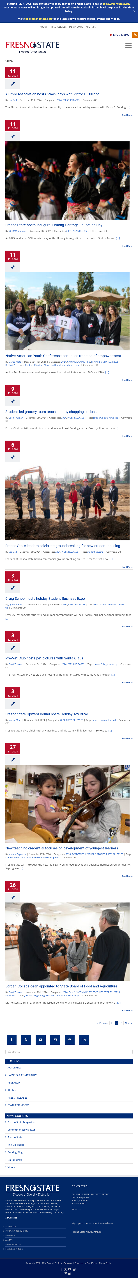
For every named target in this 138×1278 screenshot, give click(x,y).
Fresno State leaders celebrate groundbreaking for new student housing (62, 546)
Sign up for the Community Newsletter (92, 1223)
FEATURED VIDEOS (18, 1105)
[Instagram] (55, 1040)
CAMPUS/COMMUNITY (78, 361)
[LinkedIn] (84, 1040)
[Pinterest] (70, 1040)
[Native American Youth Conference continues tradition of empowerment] (67, 311)
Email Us (76, 1209)
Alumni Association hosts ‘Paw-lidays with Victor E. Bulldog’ (52, 94)
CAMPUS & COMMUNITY (22, 1075)
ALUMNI (12, 1090)
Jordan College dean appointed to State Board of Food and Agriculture (61, 986)
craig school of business (106, 604)
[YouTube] (40, 1040)
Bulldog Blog (15, 1152)
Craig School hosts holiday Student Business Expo (45, 598)
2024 (59, 100)
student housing (95, 551)
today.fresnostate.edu (116, 3)
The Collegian (16, 1144)
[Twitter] (26, 1040)
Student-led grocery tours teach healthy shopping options (50, 412)
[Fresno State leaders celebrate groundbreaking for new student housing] (67, 501)
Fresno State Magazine (21, 1122)
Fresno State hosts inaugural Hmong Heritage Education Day (53, 225)
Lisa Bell (12, 100)
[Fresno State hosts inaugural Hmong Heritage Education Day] (67, 180)
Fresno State (15, 1137)
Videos (11, 1167)
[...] (128, 107)
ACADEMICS (78, 854)
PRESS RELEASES (71, 100)
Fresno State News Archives (86, 1231)
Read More (127, 115)
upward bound (108, 720)
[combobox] (69, 1051)
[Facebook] (12, 1040)
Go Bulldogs (15, 1159)
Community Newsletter (21, 1129)
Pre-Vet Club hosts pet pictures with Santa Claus (44, 658)
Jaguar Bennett (15, 604)
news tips (113, 417)
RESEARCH (14, 1082)
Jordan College (100, 417)
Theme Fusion (105, 1263)
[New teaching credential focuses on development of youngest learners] (67, 804)
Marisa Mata (14, 361)
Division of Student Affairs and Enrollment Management (52, 365)
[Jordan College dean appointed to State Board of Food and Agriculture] (67, 941)
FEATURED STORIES (101, 361)
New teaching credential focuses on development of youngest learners (61, 848)
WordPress (92, 1263)
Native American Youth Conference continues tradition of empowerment (63, 356)
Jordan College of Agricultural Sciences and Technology (51, 995)
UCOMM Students (17, 230)
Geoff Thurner (15, 417)
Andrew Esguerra (17, 854)
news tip (113, 664)
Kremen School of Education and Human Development (32, 857)
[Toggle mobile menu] (129, 45)
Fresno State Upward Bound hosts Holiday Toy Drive (46, 714)
